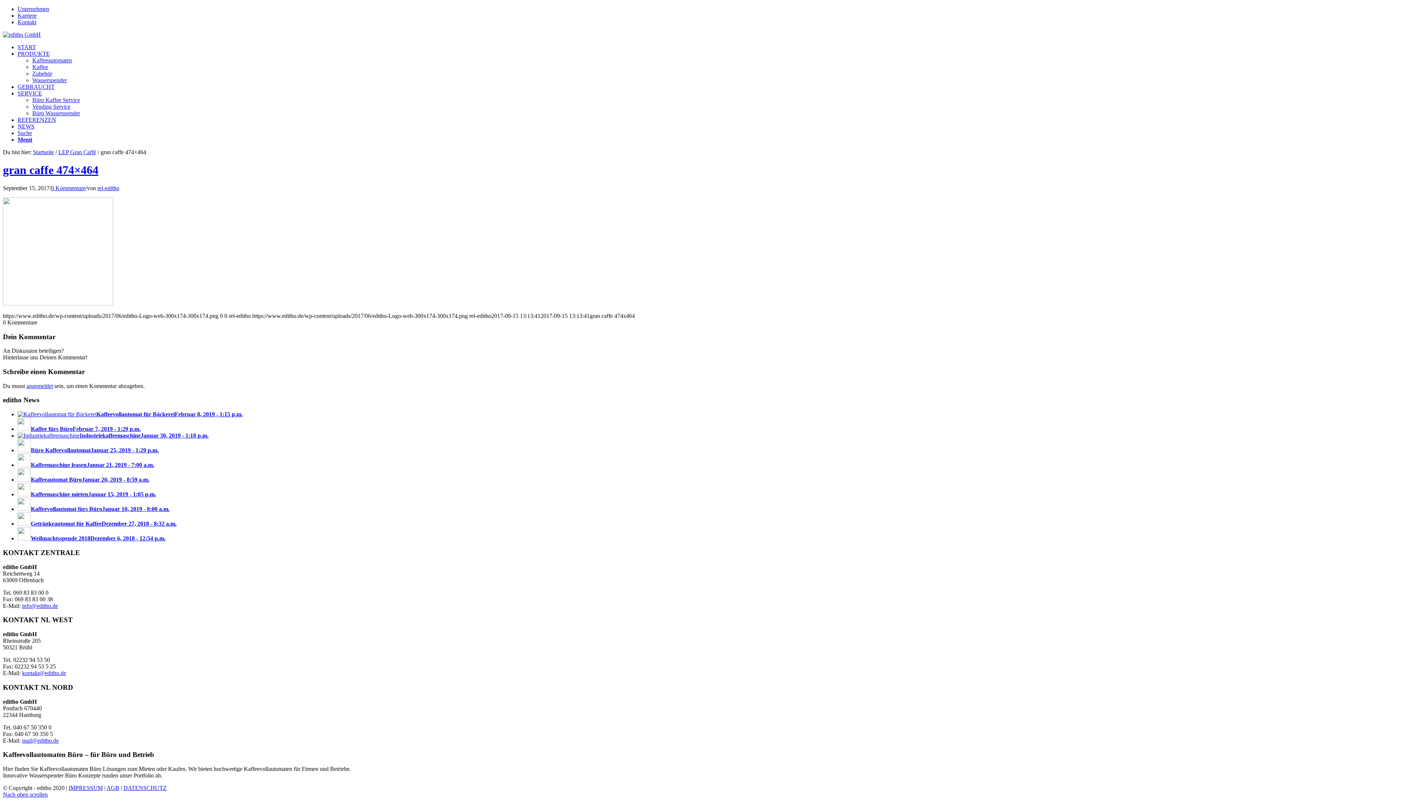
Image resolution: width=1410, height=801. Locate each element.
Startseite (43, 152)
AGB (112, 788)
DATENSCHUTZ (145, 788)
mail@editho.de (40, 740)
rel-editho (108, 188)
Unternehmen (33, 9)
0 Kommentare (68, 188)
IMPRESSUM (86, 788)
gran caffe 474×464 (50, 170)
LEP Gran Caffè (77, 152)
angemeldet (39, 386)
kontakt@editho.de (44, 673)
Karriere (27, 15)
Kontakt (27, 22)
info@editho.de (40, 606)
